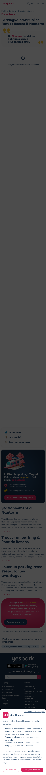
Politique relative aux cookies (15, 759)
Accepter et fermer (32, 770)
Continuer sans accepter (34, 711)
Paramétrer (11, 770)
